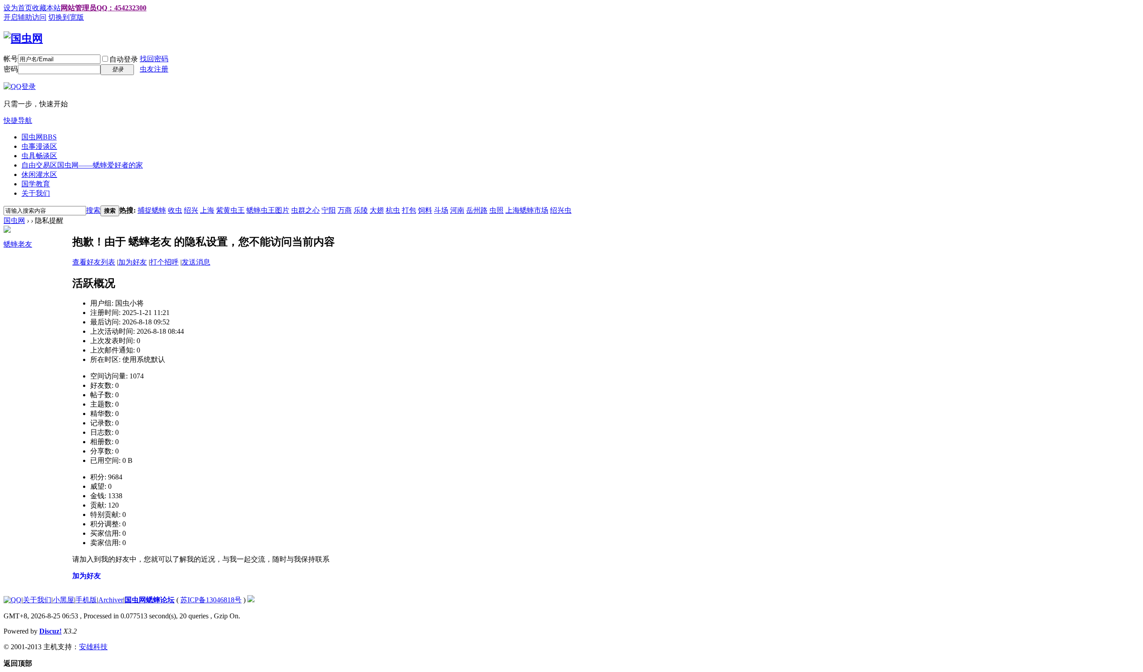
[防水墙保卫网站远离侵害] (250, 600)
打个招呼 (164, 262)
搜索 (93, 210)
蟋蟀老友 (18, 244)
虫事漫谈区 (39, 146)
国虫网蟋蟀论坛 (150, 600)
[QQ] (12, 600)
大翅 (377, 210)
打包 (409, 210)
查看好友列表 (93, 262)
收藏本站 (46, 8)
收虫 (175, 210)
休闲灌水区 (39, 174)
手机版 (86, 600)
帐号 (11, 59)
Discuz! (50, 631)
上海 (207, 210)
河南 (457, 210)
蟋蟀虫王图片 (267, 210)
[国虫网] (23, 38)
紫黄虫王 (230, 210)
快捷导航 (18, 120)
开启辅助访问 (25, 17)
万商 (345, 210)
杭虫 (393, 210)
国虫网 (39, 137)
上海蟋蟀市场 (526, 210)
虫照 (496, 210)
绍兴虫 (561, 210)
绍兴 (191, 210)
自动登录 (123, 59)
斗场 (441, 210)
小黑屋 (63, 600)
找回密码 (154, 59)
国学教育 (35, 184)
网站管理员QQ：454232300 (103, 8)
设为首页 (18, 8)
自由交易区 (82, 165)
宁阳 (328, 210)
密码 (11, 69)
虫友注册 (154, 69)
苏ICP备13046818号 (211, 600)
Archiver (110, 600)
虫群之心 (305, 210)
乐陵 (361, 210)
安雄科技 (93, 647)
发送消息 (196, 262)
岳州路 (477, 210)
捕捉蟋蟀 (152, 210)
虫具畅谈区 (39, 156)
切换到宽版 (66, 17)
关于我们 (35, 193)
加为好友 (132, 262)
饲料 (425, 210)
